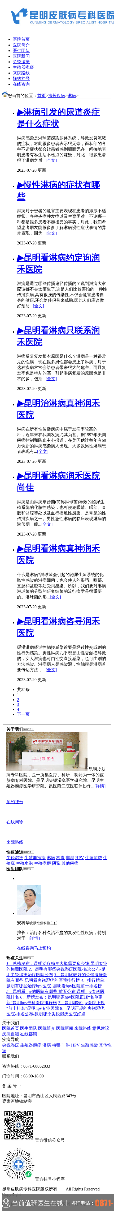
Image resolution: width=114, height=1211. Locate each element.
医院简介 (21, 45)
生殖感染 (89, 1045)
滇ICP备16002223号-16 (43, 1086)
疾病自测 (10, 1034)
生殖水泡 (24, 863)
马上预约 (42, 948)
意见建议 (100, 1028)
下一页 (23, 714)
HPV (79, 857)
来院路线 (21, 73)
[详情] (100, 786)
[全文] (51, 160)
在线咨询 (21, 84)
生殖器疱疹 (23, 67)
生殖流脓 (93, 857)
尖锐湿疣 (21, 61)
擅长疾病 (56, 95)
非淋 (70, 857)
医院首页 (21, 39)
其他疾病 (70, 863)
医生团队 (21, 50)
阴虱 (56, 863)
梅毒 (60, 857)
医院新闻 (21, 56)
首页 (41, 95)
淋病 (72, 95)
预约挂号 (21, 78)
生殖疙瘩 (42, 863)
